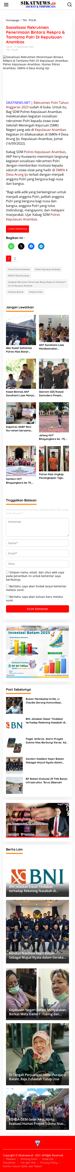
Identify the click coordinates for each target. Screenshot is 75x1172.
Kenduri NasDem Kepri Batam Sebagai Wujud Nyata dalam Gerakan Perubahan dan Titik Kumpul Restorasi (45, 760)
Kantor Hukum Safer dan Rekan (22, 1166)
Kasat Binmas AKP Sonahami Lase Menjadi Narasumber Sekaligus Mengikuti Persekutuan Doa (21, 393)
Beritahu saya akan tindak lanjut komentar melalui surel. (36, 588)
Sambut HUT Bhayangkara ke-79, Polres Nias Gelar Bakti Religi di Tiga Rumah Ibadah (20, 480)
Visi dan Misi (28, 1162)
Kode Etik (48, 1159)
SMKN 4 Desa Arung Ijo (18, 275)
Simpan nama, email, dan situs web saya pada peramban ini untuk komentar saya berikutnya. (35, 575)
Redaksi (11, 1159)
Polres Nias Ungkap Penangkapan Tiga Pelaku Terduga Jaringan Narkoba (51, 476)
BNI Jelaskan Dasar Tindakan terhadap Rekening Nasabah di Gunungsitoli (45, 720)
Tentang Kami (28, 1159)
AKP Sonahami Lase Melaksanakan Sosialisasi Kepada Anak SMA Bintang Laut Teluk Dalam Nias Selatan (53, 346)
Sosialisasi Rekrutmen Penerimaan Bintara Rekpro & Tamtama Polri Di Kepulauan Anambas (37, 284)
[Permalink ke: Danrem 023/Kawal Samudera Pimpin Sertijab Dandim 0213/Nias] (54, 373)
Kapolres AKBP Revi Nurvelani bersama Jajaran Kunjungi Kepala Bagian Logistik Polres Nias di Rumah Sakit (20, 428)
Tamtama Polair (36, 291)
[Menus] (6, 4)
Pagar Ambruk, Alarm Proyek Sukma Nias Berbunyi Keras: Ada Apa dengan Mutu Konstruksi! (47, 740)
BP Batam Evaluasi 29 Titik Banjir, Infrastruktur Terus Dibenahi (47, 780)
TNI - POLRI (12, 49)
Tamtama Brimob (15, 291)
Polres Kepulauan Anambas (45, 152)
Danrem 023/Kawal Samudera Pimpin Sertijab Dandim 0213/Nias (51, 393)
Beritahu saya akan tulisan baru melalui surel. (34, 598)
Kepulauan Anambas (50, 129)
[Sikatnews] (38, 4)
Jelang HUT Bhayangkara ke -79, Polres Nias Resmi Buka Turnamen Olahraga (54, 437)
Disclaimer (9, 1162)
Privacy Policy (48, 1162)
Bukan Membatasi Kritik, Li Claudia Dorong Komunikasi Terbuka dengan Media (43, 700)
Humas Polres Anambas (19, 269)
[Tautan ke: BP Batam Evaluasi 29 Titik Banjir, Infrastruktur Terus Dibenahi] (14, 785)
